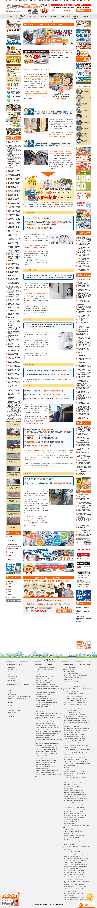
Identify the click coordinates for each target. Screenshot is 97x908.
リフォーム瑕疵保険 (12, 676)
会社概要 (85, 16)
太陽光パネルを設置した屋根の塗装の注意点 (83, 330)
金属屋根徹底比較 (68, 849)
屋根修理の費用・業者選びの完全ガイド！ (14, 148)
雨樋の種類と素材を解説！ (42, 768)
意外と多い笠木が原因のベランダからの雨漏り (14, 179)
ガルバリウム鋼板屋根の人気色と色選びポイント (75, 714)
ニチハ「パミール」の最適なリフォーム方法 (74, 686)
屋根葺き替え (85, 91)
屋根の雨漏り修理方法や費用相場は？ (14, 378)
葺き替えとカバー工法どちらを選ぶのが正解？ (83, 301)
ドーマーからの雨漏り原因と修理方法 (13, 390)
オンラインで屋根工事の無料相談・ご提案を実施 (83, 426)
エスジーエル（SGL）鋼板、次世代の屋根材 (74, 854)
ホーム (11, 16)
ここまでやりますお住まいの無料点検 (75, 17)
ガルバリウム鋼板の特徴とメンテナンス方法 (14, 362)
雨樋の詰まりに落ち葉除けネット (43, 764)
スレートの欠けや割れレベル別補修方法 (83, 316)
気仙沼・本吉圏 (11, 597)
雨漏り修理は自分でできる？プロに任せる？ (14, 156)
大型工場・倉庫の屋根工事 (42, 706)
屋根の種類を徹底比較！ (80, 304)
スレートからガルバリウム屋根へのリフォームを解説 (84, 240)
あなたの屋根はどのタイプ (70, 671)
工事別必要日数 (81, 355)
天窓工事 (84, 141)
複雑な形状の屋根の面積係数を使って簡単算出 (14, 257)
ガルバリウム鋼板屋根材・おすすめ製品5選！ (74, 700)
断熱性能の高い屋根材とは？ (12, 397)
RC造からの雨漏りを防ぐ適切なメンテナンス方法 (14, 382)
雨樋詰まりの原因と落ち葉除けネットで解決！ (84, 514)
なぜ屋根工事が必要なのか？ (83, 279)
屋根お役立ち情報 (82, 362)
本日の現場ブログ (12, 694)
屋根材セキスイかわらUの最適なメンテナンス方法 (84, 341)
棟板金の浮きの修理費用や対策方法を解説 (14, 164)
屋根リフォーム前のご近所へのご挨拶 (82, 434)
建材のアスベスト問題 (13, 307)
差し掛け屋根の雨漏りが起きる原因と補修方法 (14, 272)
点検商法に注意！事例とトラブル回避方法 (45, 684)
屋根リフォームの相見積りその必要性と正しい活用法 (84, 430)
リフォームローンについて (42, 729)
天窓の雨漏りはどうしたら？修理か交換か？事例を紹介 (76, 745)
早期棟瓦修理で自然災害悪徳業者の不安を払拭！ (14, 227)
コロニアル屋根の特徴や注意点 (82, 319)
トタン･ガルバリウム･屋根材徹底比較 (13, 349)
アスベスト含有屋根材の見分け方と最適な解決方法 (75, 798)
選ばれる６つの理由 (12, 669)
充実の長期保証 (11, 678)
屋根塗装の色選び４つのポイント (82, 395)
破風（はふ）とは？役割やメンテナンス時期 (14, 417)
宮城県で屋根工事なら (13, 548)
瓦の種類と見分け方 (13, 296)
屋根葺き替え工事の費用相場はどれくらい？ (83, 290)
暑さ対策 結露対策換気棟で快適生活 (13, 279)
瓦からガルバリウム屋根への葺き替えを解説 (83, 244)
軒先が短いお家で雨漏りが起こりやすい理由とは (14, 300)
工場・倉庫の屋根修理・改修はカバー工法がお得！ (84, 503)
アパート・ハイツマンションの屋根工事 (83, 524)
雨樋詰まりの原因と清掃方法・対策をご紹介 (46, 762)
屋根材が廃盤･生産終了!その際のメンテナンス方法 (75, 759)
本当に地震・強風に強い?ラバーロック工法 (14, 250)
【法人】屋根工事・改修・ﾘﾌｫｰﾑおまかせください (84, 531)
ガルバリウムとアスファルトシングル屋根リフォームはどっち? (14, 345)
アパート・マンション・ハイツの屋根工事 (45, 709)
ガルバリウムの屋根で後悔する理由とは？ (13, 354)
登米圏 (9, 592)
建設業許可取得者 (12, 544)
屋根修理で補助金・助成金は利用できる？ (83, 418)
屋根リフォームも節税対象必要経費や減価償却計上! (84, 535)
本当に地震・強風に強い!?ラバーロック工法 (74, 872)
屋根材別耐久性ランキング (12, 324)
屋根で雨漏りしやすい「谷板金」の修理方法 (13, 293)
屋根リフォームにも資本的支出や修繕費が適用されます (48, 731)
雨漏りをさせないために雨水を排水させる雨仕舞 (14, 289)
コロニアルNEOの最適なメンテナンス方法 (83, 345)
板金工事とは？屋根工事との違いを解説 (14, 160)
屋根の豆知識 (11, 317)
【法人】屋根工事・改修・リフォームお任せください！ (48, 713)
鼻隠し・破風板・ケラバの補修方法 (14, 171)
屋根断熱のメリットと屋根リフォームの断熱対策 (14, 401)
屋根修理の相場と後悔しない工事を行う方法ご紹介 (47, 721)
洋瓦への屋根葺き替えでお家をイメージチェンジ (14, 340)
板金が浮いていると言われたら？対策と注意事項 (84, 459)
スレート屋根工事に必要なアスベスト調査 (73, 800)
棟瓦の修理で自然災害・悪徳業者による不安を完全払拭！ (77, 763)
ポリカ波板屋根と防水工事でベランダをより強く (84, 506)
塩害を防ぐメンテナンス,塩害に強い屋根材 (14, 328)
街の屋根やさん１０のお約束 (36, 524)
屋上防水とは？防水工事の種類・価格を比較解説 (14, 207)
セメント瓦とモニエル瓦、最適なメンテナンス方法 (75, 736)
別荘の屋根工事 (81, 527)
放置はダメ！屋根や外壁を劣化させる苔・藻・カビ (75, 866)
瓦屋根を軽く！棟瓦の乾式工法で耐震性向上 (74, 792)
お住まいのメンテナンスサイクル (71, 829)
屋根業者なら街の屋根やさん (14, 710)
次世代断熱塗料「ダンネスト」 (81, 399)
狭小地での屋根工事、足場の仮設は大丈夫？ (74, 693)
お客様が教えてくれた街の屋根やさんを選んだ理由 (19, 696)
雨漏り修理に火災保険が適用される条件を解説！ (83, 410)
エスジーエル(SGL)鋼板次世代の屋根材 (14, 358)
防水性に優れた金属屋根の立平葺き (72, 856)
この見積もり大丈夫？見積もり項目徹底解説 (83, 441)
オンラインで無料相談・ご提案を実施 (44, 669)
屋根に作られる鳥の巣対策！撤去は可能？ (45, 766)
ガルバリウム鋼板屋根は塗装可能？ (83, 248)
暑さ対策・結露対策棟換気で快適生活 (72, 782)
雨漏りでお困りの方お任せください (44, 678)
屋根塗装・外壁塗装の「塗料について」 (73, 677)
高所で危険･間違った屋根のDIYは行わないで (74, 811)
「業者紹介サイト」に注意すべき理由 (83, 474)
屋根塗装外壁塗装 (84, 135)
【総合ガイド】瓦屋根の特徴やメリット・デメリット (76, 718)
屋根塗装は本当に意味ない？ (12, 152)
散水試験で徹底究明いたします (43, 694)
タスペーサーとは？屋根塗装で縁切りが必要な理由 (75, 752)
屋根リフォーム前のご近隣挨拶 (43, 682)
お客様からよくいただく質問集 (71, 681)
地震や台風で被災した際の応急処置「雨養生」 (14, 246)
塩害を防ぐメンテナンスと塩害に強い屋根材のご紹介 (76, 864)
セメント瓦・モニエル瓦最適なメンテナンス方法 (14, 219)
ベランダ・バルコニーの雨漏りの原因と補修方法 (14, 211)
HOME (24, 21)
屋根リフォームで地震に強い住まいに (44, 698)
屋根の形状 (10, 260)
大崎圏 (9, 586)
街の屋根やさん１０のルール (14, 672)
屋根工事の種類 (83, 86)
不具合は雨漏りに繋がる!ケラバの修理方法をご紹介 (75, 755)
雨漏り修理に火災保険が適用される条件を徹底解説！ (76, 899)
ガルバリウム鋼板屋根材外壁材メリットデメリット (84, 266)
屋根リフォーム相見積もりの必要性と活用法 (46, 725)
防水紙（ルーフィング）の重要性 (71, 837)
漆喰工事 (84, 104)
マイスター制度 (11, 680)
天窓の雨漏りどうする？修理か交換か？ (14, 394)
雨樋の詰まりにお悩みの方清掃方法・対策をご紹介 (84, 510)
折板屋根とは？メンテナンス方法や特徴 (83, 327)
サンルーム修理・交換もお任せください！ (83, 499)
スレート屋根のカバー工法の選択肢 (84, 312)
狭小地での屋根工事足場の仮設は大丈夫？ (83, 349)
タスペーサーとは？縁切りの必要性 (13, 187)
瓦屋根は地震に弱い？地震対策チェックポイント (84, 384)
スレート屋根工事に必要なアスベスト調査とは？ (14, 409)
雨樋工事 (84, 110)
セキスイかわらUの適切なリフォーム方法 (73, 684)
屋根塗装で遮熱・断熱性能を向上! (83, 403)
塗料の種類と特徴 (83, 549)
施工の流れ (54, 16)
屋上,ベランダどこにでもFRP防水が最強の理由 (14, 203)
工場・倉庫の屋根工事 (83, 520)
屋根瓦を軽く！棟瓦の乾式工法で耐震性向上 (83, 381)
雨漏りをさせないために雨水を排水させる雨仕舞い (75, 879)
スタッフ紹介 (11, 540)
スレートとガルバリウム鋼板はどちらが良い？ (83, 236)
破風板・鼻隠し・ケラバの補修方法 (72, 743)
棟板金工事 (85, 128)
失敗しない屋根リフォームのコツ (83, 282)
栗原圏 (9, 594)
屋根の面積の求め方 (13, 254)
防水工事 (84, 116)
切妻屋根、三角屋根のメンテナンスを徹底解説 (14, 268)
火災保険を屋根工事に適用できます (44, 700)
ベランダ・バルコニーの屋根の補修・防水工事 (46, 702)
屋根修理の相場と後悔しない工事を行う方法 (83, 286)
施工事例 (32, 16)
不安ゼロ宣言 (11, 674)
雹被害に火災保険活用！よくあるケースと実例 (83, 414)
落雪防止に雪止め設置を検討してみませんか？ (46, 753)
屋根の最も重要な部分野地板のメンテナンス (13, 314)
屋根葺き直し (85, 122)
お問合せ (10, 555)
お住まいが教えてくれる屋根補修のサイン (83, 297)
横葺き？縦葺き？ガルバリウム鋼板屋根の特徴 (84, 262)
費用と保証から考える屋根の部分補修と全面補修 (47, 733)
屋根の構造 (10, 167)
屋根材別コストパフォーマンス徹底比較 (14, 320)
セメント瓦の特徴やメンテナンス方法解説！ (14, 215)
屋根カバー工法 (86, 98)
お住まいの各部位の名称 (14, 145)
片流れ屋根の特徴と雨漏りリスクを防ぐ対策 (14, 264)
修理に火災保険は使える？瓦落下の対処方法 (84, 373)
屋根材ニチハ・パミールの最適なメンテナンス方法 (84, 338)
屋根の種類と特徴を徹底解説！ (13, 142)
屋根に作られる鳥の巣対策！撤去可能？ (83, 517)
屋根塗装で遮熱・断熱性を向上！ (71, 786)
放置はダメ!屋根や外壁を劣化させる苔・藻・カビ (14, 332)
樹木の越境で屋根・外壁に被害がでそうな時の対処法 (84, 467)
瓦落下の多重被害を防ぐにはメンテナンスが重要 (83, 370)
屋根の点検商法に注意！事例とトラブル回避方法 (83, 456)
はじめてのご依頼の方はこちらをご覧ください (46, 667)
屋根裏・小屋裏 (12, 275)
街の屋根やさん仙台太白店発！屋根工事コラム (18, 698)
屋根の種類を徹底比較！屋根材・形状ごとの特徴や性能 (76, 720)
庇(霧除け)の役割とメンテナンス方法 (12, 235)
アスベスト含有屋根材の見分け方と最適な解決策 (14, 304)
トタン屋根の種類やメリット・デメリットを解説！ (75, 730)
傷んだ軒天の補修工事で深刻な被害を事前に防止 (14, 183)
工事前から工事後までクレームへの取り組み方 (83, 438)
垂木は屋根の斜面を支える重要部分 (44, 737)
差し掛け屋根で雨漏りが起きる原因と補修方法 (74, 877)
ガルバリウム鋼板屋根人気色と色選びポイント (83, 255)
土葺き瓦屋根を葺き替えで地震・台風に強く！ (14, 223)
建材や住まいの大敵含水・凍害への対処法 (13, 283)
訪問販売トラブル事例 (83, 452)
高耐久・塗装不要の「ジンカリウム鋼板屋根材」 (75, 807)
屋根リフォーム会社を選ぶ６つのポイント (84, 359)
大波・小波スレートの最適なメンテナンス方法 (14, 231)
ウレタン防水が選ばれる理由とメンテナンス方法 (14, 191)
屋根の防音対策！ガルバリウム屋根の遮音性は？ (84, 270)
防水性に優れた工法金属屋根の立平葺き (13, 243)
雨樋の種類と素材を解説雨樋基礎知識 (14, 405)
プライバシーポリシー (13, 552)
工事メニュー (64, 16)
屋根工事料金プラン (40, 674)
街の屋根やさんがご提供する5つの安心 (22, 17)
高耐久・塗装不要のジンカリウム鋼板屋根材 (14, 366)
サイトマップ (11, 559)
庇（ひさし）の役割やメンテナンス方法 (14, 386)
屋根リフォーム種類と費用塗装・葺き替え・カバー (84, 308)
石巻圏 (9, 589)
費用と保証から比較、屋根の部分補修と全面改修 (84, 293)
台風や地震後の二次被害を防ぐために (83, 377)
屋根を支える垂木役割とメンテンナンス (13, 374)
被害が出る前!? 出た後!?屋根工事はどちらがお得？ (84, 445)
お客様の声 (43, 16)
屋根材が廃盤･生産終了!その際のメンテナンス (14, 336)
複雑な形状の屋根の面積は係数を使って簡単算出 (75, 777)
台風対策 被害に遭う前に (41, 696)
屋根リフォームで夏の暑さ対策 (43, 704)
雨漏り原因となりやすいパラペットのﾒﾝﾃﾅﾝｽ (14, 199)
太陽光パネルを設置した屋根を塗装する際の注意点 (47, 770)
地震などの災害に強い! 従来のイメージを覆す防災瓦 (76, 796)
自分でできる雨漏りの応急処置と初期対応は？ (83, 406)
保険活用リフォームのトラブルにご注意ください (84, 470)
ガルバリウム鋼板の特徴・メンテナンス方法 (74, 805)
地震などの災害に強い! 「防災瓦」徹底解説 (83, 388)
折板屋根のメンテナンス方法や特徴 (72, 732)
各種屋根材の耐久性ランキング (71, 844)
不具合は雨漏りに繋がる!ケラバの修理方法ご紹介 (14, 175)
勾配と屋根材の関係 (13, 286)
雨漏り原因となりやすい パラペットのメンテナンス (47, 745)
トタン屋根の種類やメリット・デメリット (83, 323)
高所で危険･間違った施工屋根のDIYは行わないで (14, 370)
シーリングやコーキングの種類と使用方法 (14, 239)
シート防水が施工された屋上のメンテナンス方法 (14, 195)
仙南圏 (9, 584)
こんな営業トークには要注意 (83, 449)
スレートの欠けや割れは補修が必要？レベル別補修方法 (76, 728)
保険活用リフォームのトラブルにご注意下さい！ (75, 860)
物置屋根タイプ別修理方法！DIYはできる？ (83, 495)
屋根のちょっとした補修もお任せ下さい (45, 680)
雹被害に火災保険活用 (69, 895)
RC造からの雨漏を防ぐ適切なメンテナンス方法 (74, 809)
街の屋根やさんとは (12, 667)
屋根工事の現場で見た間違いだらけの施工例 (83, 392)
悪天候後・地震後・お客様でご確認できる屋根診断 (75, 675)
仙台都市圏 (10, 581)
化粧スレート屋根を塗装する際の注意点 (82, 334)
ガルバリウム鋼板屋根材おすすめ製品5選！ (83, 259)
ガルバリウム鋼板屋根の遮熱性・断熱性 (83, 251)
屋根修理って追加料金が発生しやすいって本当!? (83, 463)
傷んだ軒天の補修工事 (69, 823)
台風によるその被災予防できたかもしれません (84, 366)
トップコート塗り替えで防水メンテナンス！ (14, 413)
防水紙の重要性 (12, 310)
